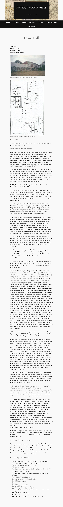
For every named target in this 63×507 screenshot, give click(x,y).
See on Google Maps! (17, 52)
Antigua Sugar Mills (31, 7)
